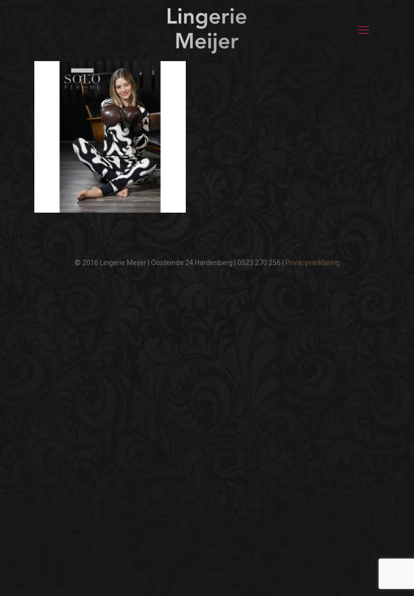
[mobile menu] (363, 30)
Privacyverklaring (312, 263)
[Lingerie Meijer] (207, 30)
